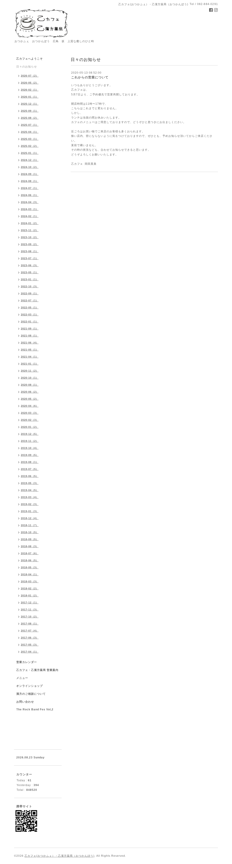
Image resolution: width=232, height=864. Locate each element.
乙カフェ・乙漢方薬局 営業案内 (37, 670)
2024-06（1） (30, 195)
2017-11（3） (30, 609)
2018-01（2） (30, 595)
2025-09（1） (30, 110)
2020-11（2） (30, 370)
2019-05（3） (30, 483)
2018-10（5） (30, 532)
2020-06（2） (30, 391)
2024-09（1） (30, 174)
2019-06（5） (30, 476)
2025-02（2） (30, 146)
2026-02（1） (30, 89)
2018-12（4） (30, 518)
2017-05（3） (30, 644)
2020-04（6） (30, 405)
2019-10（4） (30, 448)
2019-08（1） (30, 462)
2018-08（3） (30, 546)
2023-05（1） (30, 272)
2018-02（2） (30, 588)
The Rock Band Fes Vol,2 (34, 709)
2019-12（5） (30, 434)
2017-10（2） (30, 616)
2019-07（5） (30, 469)
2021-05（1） (30, 349)
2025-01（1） (30, 153)
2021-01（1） (30, 363)
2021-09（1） (30, 328)
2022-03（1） (30, 314)
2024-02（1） (30, 216)
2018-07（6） (30, 553)
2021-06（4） (30, 342)
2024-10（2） (30, 167)
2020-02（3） (30, 420)
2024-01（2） (30, 223)
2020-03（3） (30, 412)
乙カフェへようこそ (29, 58)
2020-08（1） (30, 384)
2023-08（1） (30, 251)
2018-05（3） (30, 567)
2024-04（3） (30, 202)
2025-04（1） (30, 132)
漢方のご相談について (31, 693)
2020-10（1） (30, 377)
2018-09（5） (30, 539)
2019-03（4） (30, 497)
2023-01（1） (30, 279)
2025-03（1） (30, 139)
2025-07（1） (30, 124)
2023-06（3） (30, 265)
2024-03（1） (30, 209)
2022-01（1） (30, 321)
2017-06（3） (30, 637)
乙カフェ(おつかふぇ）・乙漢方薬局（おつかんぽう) (59, 855)
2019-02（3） (30, 504)
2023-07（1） (30, 258)
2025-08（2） (30, 117)
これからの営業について (90, 77)
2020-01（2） (30, 427)
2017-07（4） (30, 630)
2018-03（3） (30, 581)
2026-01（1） (30, 96)
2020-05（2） (30, 398)
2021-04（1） (30, 356)
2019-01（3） (30, 511)
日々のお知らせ (26, 66)
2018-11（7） (30, 525)
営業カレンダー (26, 662)
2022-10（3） (30, 286)
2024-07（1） (30, 188)
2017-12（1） (30, 602)
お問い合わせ (25, 701)
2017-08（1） (30, 623)
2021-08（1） (30, 335)
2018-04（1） (30, 574)
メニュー (22, 678)
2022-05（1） (30, 307)
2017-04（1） (30, 651)
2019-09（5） (30, 455)
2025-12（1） (30, 103)
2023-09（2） (30, 244)
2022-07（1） (30, 300)
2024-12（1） (30, 160)
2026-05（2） (30, 82)
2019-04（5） (30, 490)
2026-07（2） (30, 75)
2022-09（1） (30, 293)
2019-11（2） (30, 441)
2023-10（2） (30, 237)
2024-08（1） (30, 181)
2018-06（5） (30, 560)
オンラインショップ (29, 685)
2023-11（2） (30, 230)
